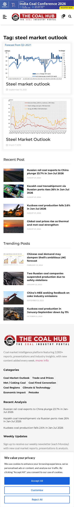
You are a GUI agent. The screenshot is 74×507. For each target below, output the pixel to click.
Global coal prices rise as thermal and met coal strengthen (48, 223)
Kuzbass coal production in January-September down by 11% (48, 310)
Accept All (37, 480)
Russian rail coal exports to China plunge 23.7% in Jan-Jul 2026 (48, 172)
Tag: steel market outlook (35, 37)
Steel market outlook (28, 84)
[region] (37, 479)
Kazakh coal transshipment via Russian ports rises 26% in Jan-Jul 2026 (48, 189)
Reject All (37, 499)
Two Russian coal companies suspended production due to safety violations (46, 277)
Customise (37, 490)
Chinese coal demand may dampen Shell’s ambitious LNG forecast (46, 257)
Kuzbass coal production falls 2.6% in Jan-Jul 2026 (33, 427)
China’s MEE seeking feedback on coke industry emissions (48, 294)
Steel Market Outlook (28, 139)
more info (42, 360)
